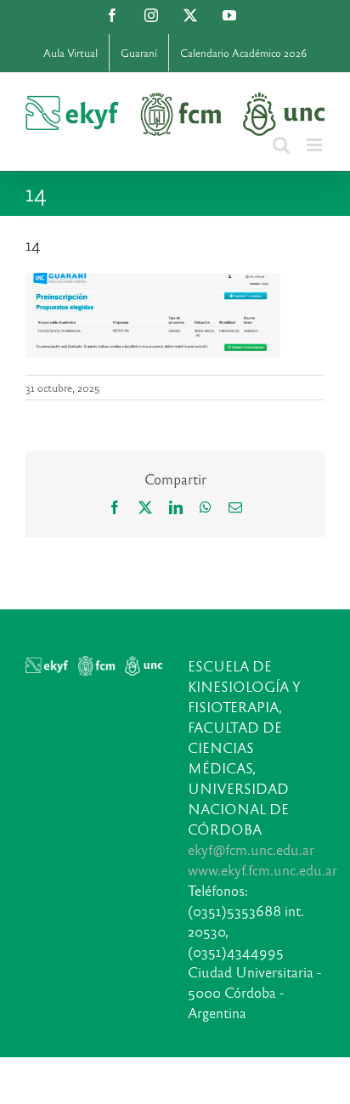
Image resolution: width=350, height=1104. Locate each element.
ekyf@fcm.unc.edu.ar (251, 849)
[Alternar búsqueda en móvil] (281, 145)
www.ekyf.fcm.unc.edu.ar (262, 870)
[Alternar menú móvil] (316, 145)
